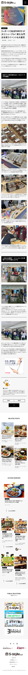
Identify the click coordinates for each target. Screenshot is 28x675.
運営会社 (13, 666)
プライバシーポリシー (13, 664)
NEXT (19, 400)
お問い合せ (14, 657)
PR (14, 40)
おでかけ (9, 40)
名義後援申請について (13, 662)
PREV (8, 400)
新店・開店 (4, 40)
